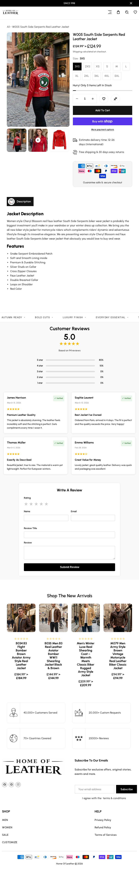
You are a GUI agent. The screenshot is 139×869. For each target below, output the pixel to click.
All (8, 26)
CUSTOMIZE (9, 842)
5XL (117, 75)
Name (27, 511)
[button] (110, 12)
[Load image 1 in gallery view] (16, 140)
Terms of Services (106, 834)
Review (28, 542)
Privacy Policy (103, 820)
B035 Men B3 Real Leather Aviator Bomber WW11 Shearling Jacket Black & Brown (21, 656)
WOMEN (7, 827)
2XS (87, 66)
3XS (77, 66)
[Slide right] (67, 140)
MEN (5, 820)
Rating (27, 497)
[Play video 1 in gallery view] (38, 140)
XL (76, 75)
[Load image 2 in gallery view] (59, 140)
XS (98, 66)
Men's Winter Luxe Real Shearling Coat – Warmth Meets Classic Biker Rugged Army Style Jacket (53, 659)
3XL (96, 75)
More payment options (102, 129)
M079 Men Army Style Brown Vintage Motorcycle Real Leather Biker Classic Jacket (85, 656)
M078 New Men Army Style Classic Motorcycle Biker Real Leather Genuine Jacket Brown (118, 656)
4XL (106, 75)
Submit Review (69, 567)
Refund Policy (103, 827)
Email (74, 511)
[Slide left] (10, 140)
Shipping (77, 51)
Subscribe (127, 789)
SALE (5, 834)
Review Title (30, 528)
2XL (86, 75)
